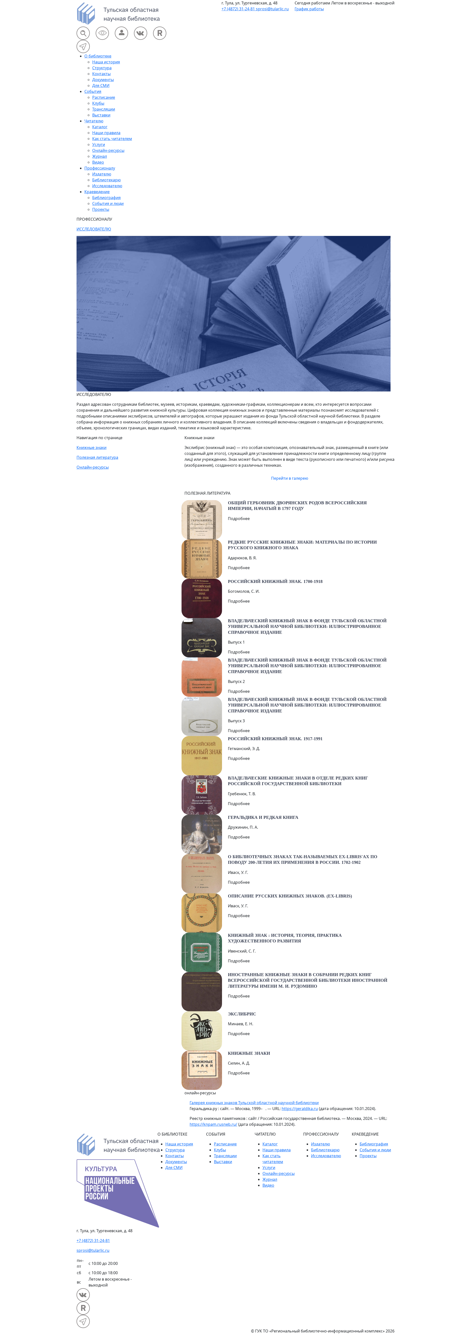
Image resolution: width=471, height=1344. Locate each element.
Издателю (101, 174)
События (92, 91)
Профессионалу (99, 168)
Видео (98, 162)
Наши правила (106, 132)
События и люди (108, 203)
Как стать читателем (112, 138)
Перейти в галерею (289, 478)
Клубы (98, 103)
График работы (309, 9)
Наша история (106, 62)
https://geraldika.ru (300, 1108)
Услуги (98, 144)
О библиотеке (97, 56)
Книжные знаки (91, 447)
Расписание (103, 97)
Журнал (99, 156)
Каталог (99, 127)
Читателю (93, 121)
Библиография (106, 197)
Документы (103, 79)
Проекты (100, 209)
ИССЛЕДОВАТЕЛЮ (94, 229)
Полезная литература (97, 457)
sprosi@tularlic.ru (272, 9)
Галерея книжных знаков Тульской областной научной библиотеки (254, 1102)
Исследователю (107, 185)
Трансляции (103, 109)
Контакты (101, 73)
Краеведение (97, 191)
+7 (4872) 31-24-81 (239, 9)
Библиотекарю (106, 180)
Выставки (101, 115)
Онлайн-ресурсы (108, 150)
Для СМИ (100, 85)
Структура (102, 68)
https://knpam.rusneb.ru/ (213, 1124)
